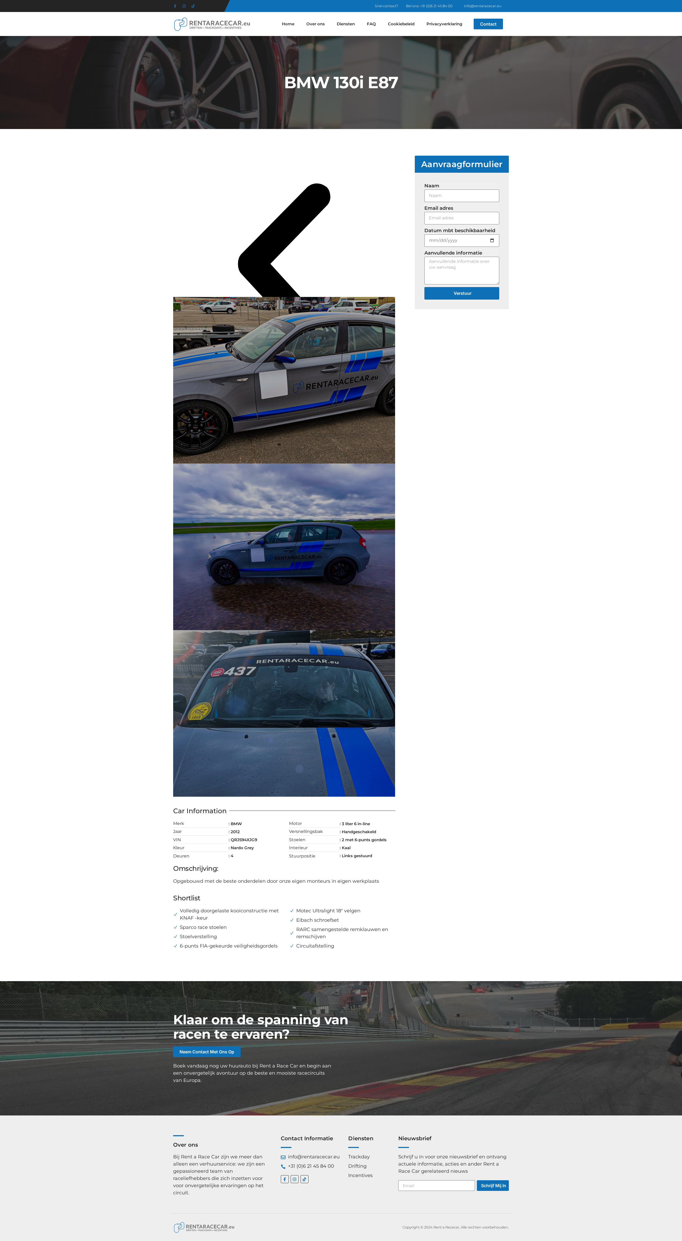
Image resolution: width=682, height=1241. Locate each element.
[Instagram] (184, 6)
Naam (431, 186)
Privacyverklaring (444, 23)
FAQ (371, 23)
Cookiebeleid (401, 23)
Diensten (346, 23)
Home (288, 23)
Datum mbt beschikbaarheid (459, 230)
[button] (284, 267)
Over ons (315, 23)
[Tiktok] (193, 6)
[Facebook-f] (175, 6)
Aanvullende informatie (453, 253)
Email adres (438, 208)
